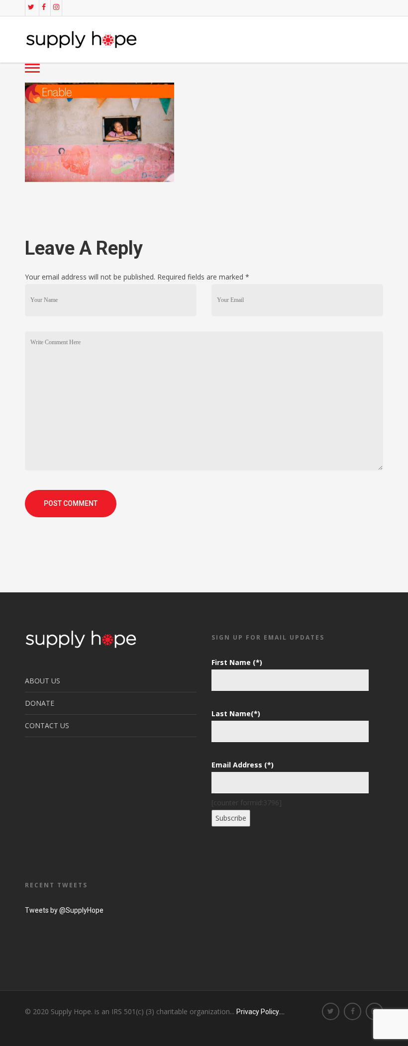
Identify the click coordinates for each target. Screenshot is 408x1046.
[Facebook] (44, 7)
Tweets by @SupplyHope (64, 910)
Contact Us (47, 725)
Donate (39, 703)
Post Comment (71, 503)
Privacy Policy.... (260, 1012)
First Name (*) (236, 662)
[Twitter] (31, 7)
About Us (42, 680)
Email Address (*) (242, 764)
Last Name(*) (235, 713)
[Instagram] (56, 7)
